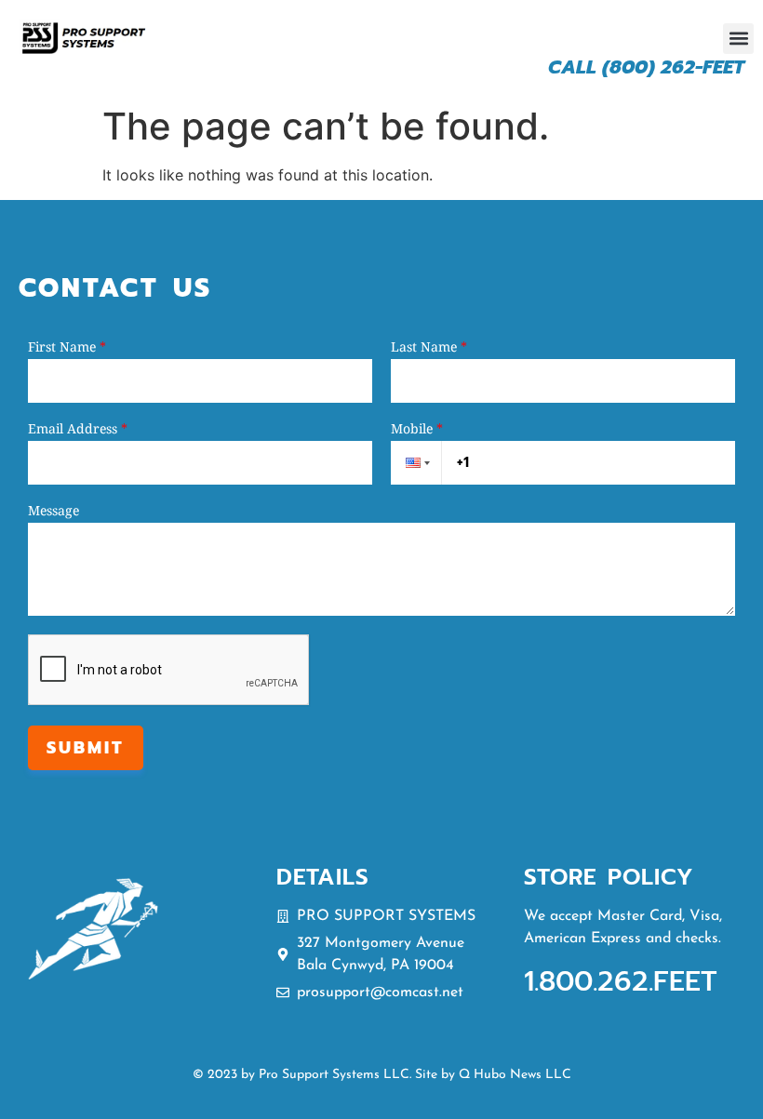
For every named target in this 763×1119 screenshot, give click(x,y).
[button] (738, 38)
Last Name (429, 347)
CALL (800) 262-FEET (646, 67)
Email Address (77, 428)
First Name (67, 347)
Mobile (417, 428)
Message (53, 510)
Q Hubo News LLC (515, 1075)
